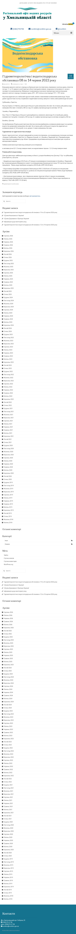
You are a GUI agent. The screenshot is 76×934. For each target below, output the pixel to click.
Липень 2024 (8, 313)
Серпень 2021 (8, 421)
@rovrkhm (62, 29)
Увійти (6, 555)
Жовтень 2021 (8, 414)
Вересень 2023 (9, 344)
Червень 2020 (8, 464)
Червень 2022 (8, 390)
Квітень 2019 (8, 507)
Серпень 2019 (8, 495)
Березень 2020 (9, 473)
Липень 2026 (8, 239)
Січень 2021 (8, 442)
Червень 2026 (8, 242)
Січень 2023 (8, 368)
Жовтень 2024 (8, 303)
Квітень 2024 (8, 322)
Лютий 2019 (8, 513)
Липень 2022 (8, 387)
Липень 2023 (8, 350)
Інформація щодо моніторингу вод (15, 221)
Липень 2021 (8, 424)
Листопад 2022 (9, 374)
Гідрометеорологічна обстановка (11, 183)
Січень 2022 (8, 405)
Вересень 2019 (9, 492)
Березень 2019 (9, 510)
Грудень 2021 (8, 408)
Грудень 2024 (8, 297)
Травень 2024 (8, 319)
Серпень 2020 (8, 458)
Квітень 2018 (8, 522)
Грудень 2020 (8, 445)
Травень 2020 (8, 467)
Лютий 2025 (8, 291)
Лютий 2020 (8, 476)
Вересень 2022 (9, 381)
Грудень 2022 (8, 371)
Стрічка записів (9, 558)
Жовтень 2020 (8, 451)
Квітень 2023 (8, 359)
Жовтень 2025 (8, 266)
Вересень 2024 (9, 307)
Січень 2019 (8, 516)
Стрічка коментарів (10, 561)
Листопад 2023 (9, 337)
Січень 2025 (8, 294)
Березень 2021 (9, 436)
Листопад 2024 (9, 300)
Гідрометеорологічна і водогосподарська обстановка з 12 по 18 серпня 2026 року (30, 225)
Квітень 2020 (8, 470)
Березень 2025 (9, 288)
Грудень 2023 (8, 334)
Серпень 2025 (8, 273)
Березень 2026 (9, 251)
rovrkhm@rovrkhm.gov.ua (41, 29)
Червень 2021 (8, 427)
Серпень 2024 (8, 310)
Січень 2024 (8, 331)
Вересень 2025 (9, 270)
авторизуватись (35, 196)
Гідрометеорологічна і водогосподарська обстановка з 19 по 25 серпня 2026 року (30, 212)
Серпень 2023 (8, 347)
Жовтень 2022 (8, 377)
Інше (21, 84)
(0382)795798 (18, 29)
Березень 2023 (9, 362)
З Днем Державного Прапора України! (16, 218)
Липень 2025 (8, 276)
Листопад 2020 (9, 448)
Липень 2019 (8, 498)
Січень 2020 (8, 479)
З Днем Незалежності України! (14, 215)
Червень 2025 (8, 279)
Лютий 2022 (8, 402)
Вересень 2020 (9, 455)
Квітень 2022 (8, 396)
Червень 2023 (8, 353)
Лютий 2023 (8, 365)
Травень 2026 (8, 245)
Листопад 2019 (9, 485)
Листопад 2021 (9, 411)
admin (7, 84)
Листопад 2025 (9, 263)
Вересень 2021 (9, 418)
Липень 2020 (8, 461)
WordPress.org (8, 564)
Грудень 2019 (8, 482)
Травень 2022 (8, 393)
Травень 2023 (8, 356)
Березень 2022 (9, 399)
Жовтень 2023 (8, 340)
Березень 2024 (9, 325)
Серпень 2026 (8, 236)
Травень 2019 (8, 504)
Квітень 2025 (8, 285)
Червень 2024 (8, 316)
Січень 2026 (8, 257)
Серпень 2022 (8, 384)
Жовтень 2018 (8, 519)
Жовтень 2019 (8, 488)
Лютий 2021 (8, 439)
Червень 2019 (8, 501)
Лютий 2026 (8, 254)
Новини (7, 544)
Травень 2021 (8, 430)
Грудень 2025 (8, 260)
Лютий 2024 (8, 328)
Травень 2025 (8, 282)
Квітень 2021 (8, 433)
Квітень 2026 (8, 248)
